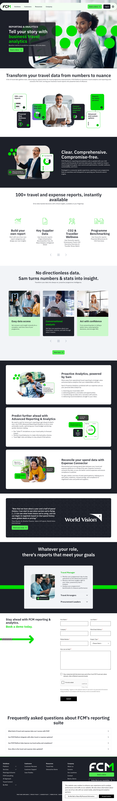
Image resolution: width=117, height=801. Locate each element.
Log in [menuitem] (107, 7)
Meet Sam (57, 352)
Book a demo (14, 50)
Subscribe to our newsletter (100, 780)
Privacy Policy (34, 794)
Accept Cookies (106, 796)
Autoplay (58, 255)
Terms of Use (53, 794)
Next (66, 255)
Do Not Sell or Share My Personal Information (81, 796)
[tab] (74, 572)
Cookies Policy (44, 794)
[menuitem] (17, 6)
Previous (51, 255)
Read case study (18, 528)
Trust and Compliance (23, 794)
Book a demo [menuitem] (93, 7)
